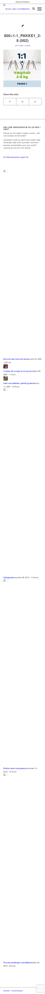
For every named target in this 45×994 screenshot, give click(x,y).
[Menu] (38, 9)
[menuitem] (32, 9)
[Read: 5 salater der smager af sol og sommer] (5, 367)
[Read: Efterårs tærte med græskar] (5, 580)
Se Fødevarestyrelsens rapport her (15, 157)
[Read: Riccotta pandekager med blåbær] (5, 775)
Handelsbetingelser (17, 991)
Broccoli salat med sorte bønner (16, 359)
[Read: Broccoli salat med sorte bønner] (5, 171)
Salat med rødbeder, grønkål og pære (18, 383)
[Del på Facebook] (10, 101)
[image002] (18, 9)
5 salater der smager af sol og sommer (19, 371)
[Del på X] (22, 101)
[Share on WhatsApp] (35, 101)
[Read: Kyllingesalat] (5, 390)
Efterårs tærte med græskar (14, 768)
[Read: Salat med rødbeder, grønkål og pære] (5, 379)
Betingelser (6, 991)
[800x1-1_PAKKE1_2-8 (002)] (23, 26)
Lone (28, 45)
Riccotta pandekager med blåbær (16, 962)
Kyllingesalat (8, 577)
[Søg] (32, 9)
